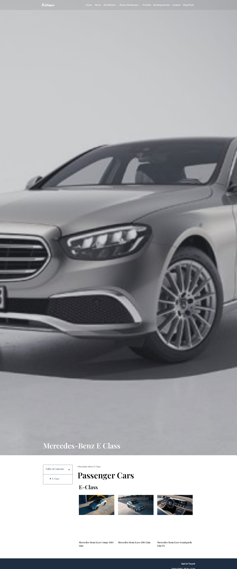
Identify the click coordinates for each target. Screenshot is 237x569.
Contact (176, 5)
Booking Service (161, 5)
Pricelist (147, 5)
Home (89, 5)
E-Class (55, 478)
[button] (69, 470)
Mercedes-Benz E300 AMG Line (134, 542)
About (98, 5)
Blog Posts (188, 5)
